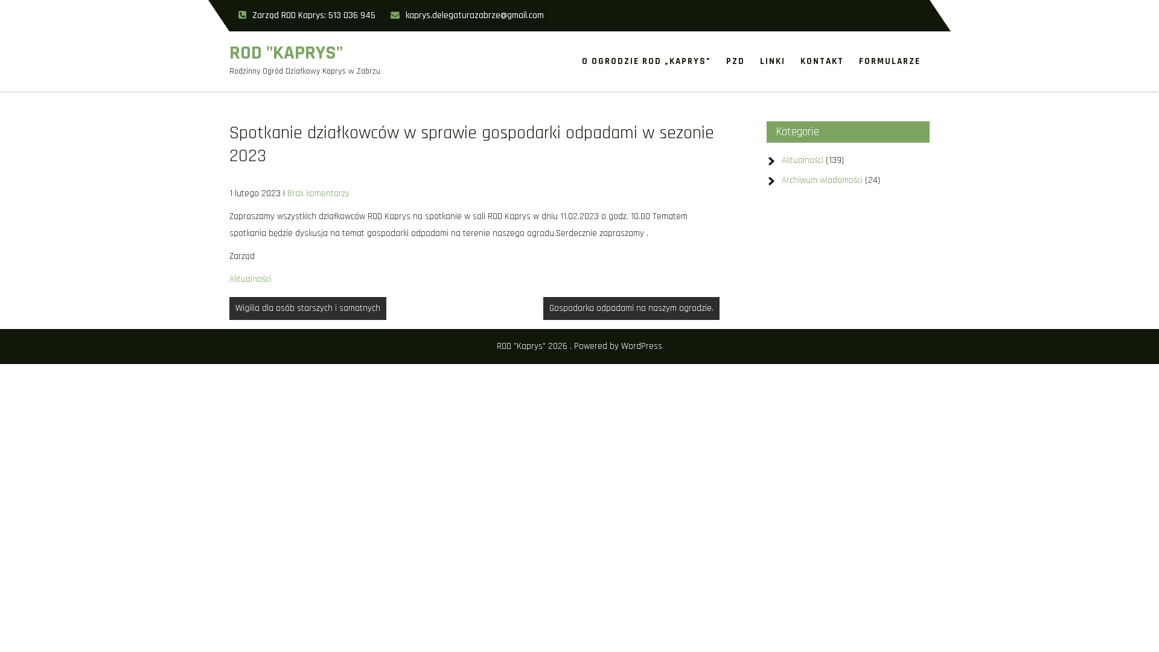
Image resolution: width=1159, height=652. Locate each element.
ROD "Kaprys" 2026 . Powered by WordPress (579, 346)
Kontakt (822, 61)
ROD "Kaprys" (286, 52)
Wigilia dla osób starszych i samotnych (307, 308)
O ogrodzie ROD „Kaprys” (646, 61)
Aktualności (250, 279)
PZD (735, 61)
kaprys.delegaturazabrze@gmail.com (475, 15)
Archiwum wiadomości (822, 180)
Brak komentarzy (318, 193)
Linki (772, 61)
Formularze (890, 61)
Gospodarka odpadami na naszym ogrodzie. (631, 308)
